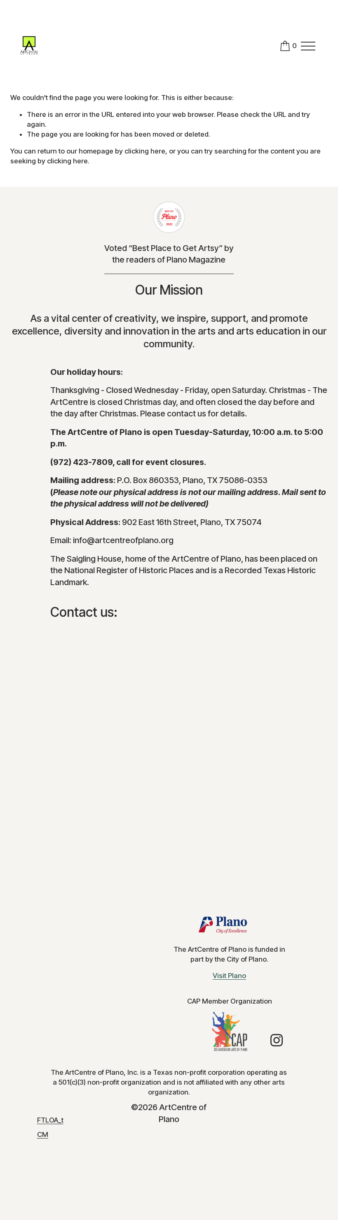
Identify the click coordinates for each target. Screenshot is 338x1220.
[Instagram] (276, 1040)
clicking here (144, 151)
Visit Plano (229, 975)
